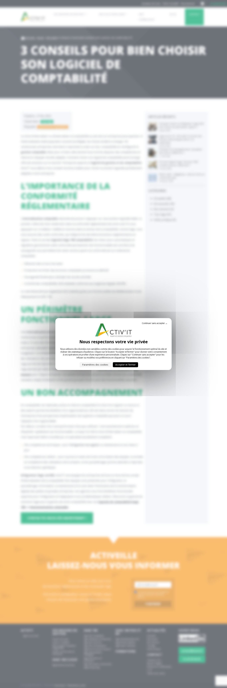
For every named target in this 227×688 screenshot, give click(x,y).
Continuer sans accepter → (154, 323)
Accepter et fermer (125, 364)
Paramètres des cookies (95, 364)
